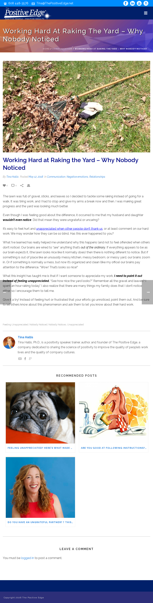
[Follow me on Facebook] (25, 359)
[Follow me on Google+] (30, 359)
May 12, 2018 (36, 176)
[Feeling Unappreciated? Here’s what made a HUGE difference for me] (40, 412)
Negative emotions (77, 176)
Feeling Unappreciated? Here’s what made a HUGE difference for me (41, 448)
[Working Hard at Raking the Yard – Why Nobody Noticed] (76, 106)
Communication (62, 49)
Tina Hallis (12, 176)
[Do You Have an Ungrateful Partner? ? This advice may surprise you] (40, 487)
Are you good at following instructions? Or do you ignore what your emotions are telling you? (114, 448)
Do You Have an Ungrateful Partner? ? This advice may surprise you (41, 522)
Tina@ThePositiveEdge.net (54, 3)
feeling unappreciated (15, 324)
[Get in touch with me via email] (19, 359)
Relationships (97, 176)
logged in (27, 558)
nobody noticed (38, 324)
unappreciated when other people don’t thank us (69, 228)
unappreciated (75, 324)
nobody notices (57, 324)
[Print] (30, 185)
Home (46, 49)
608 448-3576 (18, 3)
